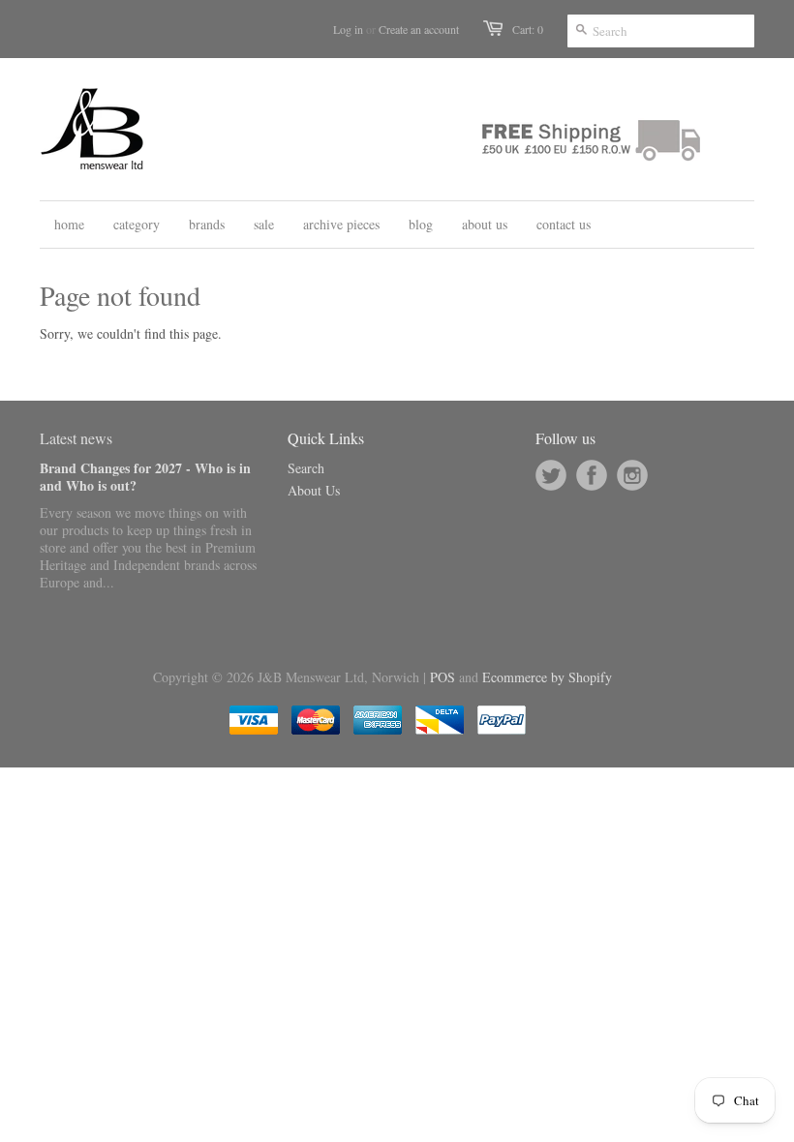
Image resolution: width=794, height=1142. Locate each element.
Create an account (419, 29)
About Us (314, 490)
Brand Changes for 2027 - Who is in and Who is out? (145, 477)
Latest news (76, 438)
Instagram (632, 475)
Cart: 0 (527, 29)
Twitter (550, 475)
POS (442, 677)
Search (306, 468)
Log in (348, 29)
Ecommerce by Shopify (547, 677)
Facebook (591, 475)
